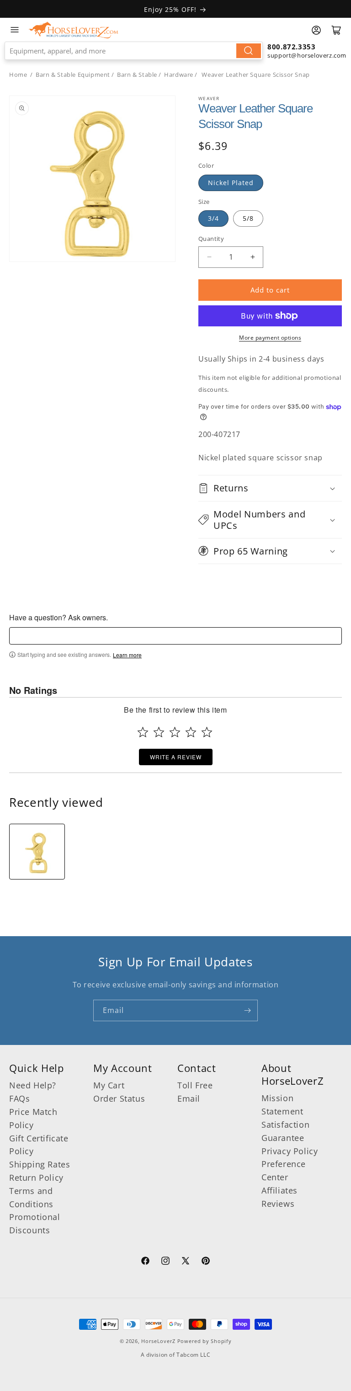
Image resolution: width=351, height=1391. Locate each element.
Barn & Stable (137, 74)
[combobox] (134, 51)
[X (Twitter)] (186, 1262)
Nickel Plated (231, 182)
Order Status (119, 1098)
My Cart (108, 1085)
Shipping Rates (39, 1164)
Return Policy (36, 1177)
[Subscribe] (247, 1010)
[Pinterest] (206, 1262)
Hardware (178, 74)
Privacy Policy (289, 1151)
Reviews (277, 1203)
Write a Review (176, 757)
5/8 (248, 218)
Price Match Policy (33, 1118)
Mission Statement (282, 1105)
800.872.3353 (291, 46)
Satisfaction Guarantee (285, 1131)
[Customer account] (316, 30)
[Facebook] (145, 1262)
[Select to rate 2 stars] (159, 732)
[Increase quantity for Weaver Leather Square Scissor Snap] (252, 257)
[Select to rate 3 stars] (175, 732)
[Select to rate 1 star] (143, 732)
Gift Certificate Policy (39, 1145)
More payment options (270, 337)
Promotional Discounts (34, 1223)
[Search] (248, 50)
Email (188, 1098)
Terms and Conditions (31, 1197)
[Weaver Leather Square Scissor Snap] (37, 851)
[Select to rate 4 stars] (191, 732)
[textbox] (175, 636)
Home (18, 74)
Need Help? (32, 1085)
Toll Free (195, 1085)
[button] (270, 488)
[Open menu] (15, 30)
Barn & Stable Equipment (73, 74)
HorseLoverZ (158, 1341)
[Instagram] (165, 1262)
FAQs (19, 1098)
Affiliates (279, 1190)
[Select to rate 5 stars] (207, 732)
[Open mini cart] (336, 30)
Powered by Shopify (204, 1341)
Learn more (127, 655)
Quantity (211, 238)
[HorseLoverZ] (73, 30)
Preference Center (283, 1170)
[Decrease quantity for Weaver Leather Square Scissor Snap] (209, 257)
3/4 (213, 218)
